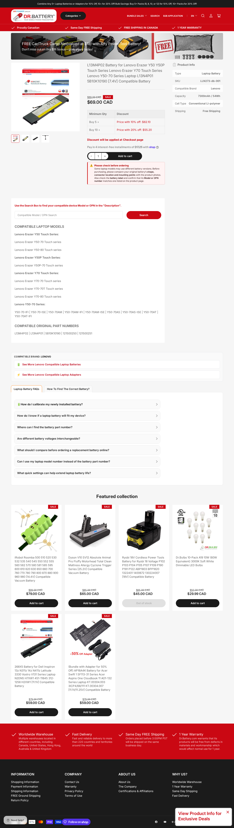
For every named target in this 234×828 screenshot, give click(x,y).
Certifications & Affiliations (135, 791)
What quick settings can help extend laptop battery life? (54, 473)
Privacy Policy (74, 791)
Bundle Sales (135, 15)
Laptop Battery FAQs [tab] (26, 388)
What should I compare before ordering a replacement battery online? (63, 450)
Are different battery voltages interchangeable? (48, 438)
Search (155, 15)
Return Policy (20, 800)
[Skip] (228, 812)
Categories (71, 15)
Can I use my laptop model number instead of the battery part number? (63, 461)
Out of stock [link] (144, 603)
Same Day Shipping (184, 791)
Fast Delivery (180, 795)
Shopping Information (25, 782)
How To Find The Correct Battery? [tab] (68, 388)
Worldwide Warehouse (187, 782)
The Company (127, 786)
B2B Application (173, 15)
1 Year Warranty (182, 786)
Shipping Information (24, 791)
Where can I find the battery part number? (44, 427)
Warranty (70, 786)
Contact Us (72, 782)
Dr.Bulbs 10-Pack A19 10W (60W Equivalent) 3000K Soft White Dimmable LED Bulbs (196, 561)
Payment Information (24, 786)
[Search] (203, 16)
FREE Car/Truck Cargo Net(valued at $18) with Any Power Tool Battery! (81, 44)
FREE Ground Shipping (25, 795)
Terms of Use (73, 795)
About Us (124, 782)
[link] (203, 817)
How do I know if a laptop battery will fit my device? (51, 415)
